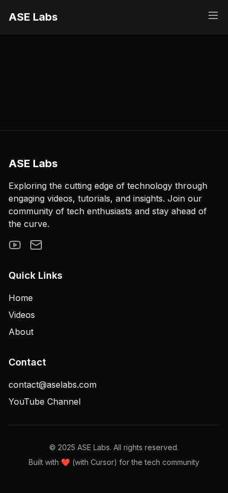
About (20, 331)
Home (20, 298)
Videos (21, 314)
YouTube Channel (44, 401)
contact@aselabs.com (52, 384)
